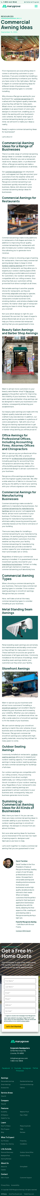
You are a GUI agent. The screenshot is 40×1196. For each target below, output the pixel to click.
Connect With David (23, 931)
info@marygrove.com (19, 1058)
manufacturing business (12, 564)
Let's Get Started (13, 1026)
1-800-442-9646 (16, 1061)
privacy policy (25, 1021)
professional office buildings (23, 458)
